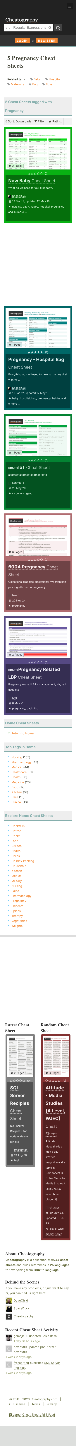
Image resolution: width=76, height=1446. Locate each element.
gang (29, 493)
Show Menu (70, 6)
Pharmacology (21, 762)
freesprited (20, 1149)
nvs (22, 493)
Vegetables (19, 921)
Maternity (17, 84)
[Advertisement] (29, 6)
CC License (17, 1404)
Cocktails (18, 826)
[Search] (58, 27)
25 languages (59, 1265)
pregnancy (57, 206)
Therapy (17, 916)
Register (47, 40)
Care (14, 797)
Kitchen (16, 792)
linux (37, 1270)
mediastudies (54, 1234)
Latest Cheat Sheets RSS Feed (33, 1414)
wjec (61, 1228)
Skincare (17, 906)
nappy (34, 206)
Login (22, 40)
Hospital (55, 79)
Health (15, 777)
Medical (16, 767)
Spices (16, 911)
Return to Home (22, 733)
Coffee (16, 831)
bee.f (15, 595)
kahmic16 (18, 482)
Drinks (15, 836)
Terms (36, 1404)
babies (56, 398)
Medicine (17, 782)
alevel (52, 1228)
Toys (49, 84)
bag (33, 398)
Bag (35, 84)
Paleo (15, 891)
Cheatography (16, 1260)
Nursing (16, 757)
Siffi (14, 697)
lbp (36, 708)
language (52, 1270)
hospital (45, 206)
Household (18, 866)
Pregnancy (18, 901)
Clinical (16, 802)
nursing (16, 206)
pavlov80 (20, 1347)
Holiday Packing (22, 861)
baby (26, 206)
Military (16, 881)
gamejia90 (21, 1336)
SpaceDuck (19, 195)
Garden (16, 846)
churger (54, 1207)
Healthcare (19, 772)
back (30, 708)
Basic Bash (49, 1336)
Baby (37, 79)
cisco (15, 493)
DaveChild (21, 1300)
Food (14, 787)
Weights (17, 926)
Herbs (15, 856)
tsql (16, 1160)
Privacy (51, 1404)
